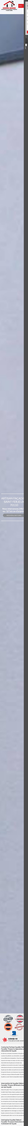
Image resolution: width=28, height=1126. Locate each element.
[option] (14, 563)
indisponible (4, 13)
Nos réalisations (14, 515)
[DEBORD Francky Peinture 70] (9, 6)
